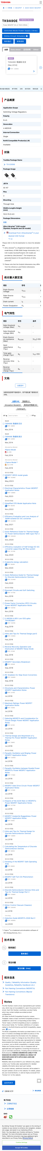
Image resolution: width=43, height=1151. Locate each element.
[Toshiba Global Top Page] (6, 2)
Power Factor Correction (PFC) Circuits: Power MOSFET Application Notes (21, 604)
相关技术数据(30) (30, 405)
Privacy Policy (28, 1138)
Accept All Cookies (21, 1148)
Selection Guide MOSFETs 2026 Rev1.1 (20, 918)
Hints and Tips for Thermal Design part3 (21, 634)
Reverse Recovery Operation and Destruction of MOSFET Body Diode (19, 648)
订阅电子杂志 (12, 1104)
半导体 (10, 8)
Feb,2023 (9, 496)
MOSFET (18, 8)
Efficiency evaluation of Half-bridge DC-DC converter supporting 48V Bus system (22, 548)
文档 (21, 89)
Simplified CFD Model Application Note (20, 503)
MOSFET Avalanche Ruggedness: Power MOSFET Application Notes (20, 817)
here (9, 1029)
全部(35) (15, 401)
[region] (21, 1135)
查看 (5, 222)
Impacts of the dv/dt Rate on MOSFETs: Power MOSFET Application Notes (20, 802)
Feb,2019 (9, 640)
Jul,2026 (9, 924)
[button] (40, 2)
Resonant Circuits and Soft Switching (19, 590)
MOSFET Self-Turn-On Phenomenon (19, 877)
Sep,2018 (9, 655)
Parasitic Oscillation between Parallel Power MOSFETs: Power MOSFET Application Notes (22, 770)
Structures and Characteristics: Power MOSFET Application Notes (20, 689)
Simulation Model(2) (13, 405)
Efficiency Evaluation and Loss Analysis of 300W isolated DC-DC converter (21, 517)
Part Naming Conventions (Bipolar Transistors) (18, 993)
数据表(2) (26, 401)
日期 (32, 415)
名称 (4, 415)
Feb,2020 (9, 583)
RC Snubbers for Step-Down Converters (21, 675)
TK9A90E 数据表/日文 (13, 424)
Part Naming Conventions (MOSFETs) (20, 988)
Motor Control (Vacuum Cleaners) (18, 905)
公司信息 (10, 1109)
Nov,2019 (9, 596)
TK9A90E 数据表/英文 (13, 437)
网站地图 (38, 1090)
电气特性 (14, 89)
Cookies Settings (21, 1142)
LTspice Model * (11, 462)
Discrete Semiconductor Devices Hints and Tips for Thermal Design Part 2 (22, 891)
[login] (39, 1081)
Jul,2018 (8, 696)
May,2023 (9, 481)
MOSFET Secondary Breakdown (17, 662)
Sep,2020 (9, 555)
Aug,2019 (9, 627)
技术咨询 (27, 89)
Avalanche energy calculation (16, 562)
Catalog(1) (21, 409)
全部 (6, 50)
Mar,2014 (9, 429)
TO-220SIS (10, 164)
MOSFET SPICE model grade (16, 475)
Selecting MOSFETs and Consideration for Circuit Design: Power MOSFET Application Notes (22, 720)
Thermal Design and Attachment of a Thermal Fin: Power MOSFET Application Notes (21, 738)
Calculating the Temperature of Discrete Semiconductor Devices (21, 847)
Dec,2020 (9, 540)
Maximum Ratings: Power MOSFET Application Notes (18, 704)
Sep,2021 (9, 525)
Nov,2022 (9, 509)
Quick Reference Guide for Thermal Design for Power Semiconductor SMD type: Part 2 (22, 532)
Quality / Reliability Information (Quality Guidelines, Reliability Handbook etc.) (20, 983)
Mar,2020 (9, 568)
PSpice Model (10, 450)
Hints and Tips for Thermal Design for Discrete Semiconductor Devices (20, 832)
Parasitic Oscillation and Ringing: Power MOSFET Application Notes (20, 754)
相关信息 (35, 89)
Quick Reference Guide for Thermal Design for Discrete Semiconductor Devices (22, 576)
